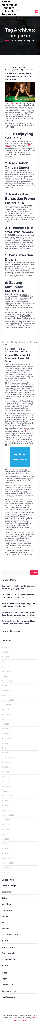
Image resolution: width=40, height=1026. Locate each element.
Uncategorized (12, 70)
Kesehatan (6, 892)
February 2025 (7, 734)
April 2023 (5, 839)
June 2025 (6, 714)
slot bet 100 (7, 929)
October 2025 (7, 695)
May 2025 (5, 719)
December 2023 (7, 801)
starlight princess (9, 947)
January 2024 (7, 796)
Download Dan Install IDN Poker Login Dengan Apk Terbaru (17, 358)
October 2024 (7, 753)
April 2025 (5, 724)
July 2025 (5, 710)
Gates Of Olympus (9, 886)
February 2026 (7, 676)
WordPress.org (8, 997)
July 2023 (5, 825)
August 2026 (6, 647)
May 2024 (5, 777)
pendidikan (6, 904)
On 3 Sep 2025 (10, 67)
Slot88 (5, 941)
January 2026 (7, 681)
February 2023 (7, 844)
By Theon (22, 67)
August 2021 (6, 868)
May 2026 (5, 662)
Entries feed (7, 985)
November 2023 (7, 805)
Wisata (5, 965)
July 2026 (5, 652)
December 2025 (7, 686)
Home (6, 41)
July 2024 (5, 767)
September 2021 (8, 863)
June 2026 (6, 657)
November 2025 (7, 691)
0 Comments (28, 70)
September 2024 (8, 758)
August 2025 (6, 705)
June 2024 (6, 772)
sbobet (5, 916)
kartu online (13, 103)
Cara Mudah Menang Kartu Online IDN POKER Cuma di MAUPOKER (18, 76)
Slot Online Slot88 (10, 935)
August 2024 (6, 762)
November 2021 (7, 853)
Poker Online (7, 910)
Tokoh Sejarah (8, 953)
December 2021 (7, 849)
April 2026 (5, 667)
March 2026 (6, 671)
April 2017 (5, 873)
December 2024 (7, 743)
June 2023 (6, 829)
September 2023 (8, 815)
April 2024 (5, 782)
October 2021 (7, 858)
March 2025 (6, 729)
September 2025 (8, 700)
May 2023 (5, 834)
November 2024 (7, 748)
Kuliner (5, 898)
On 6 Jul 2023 (10, 349)
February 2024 (7, 791)
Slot (3, 922)
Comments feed (9, 991)
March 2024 (6, 786)
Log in (4, 979)
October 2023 (7, 810)
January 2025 (7, 738)
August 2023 (6, 820)
